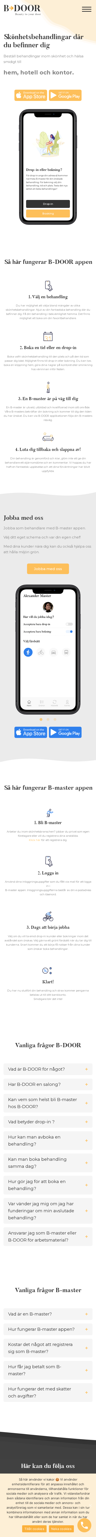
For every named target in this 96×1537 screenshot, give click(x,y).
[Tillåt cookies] (90, 1505)
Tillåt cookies (34, 1529)
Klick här (35, 840)
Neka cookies (61, 1529)
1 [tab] (41, 719)
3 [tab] (55, 719)
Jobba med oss (48, 569)
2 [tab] (48, 719)
